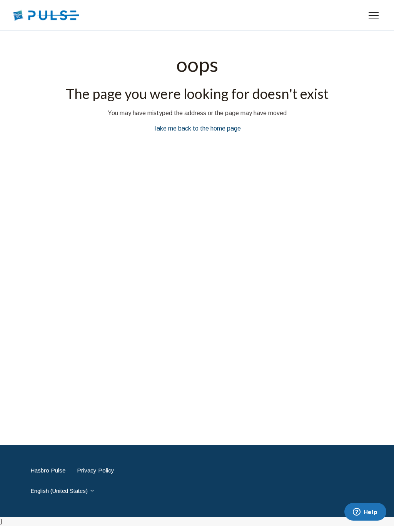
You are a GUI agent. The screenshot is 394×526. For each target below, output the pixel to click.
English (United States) (59, 490)
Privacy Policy (95, 470)
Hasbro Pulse (47, 470)
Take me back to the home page (197, 128)
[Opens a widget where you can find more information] (365, 512)
